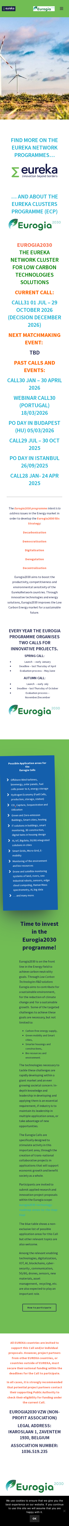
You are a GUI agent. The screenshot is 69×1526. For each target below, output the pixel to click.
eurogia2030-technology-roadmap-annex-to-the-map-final (38, 1210)
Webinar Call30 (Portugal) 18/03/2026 (34, 405)
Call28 (19, 475)
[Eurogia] (34, 8)
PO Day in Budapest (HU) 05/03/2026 (34, 426)
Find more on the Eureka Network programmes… (34, 147)
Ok (35, 1518)
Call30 (16, 380)
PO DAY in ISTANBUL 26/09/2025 (34, 461)
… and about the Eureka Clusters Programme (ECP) (34, 204)
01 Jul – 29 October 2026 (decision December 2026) (34, 313)
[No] (64, 1511)
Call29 (18, 440)
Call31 (20, 302)
